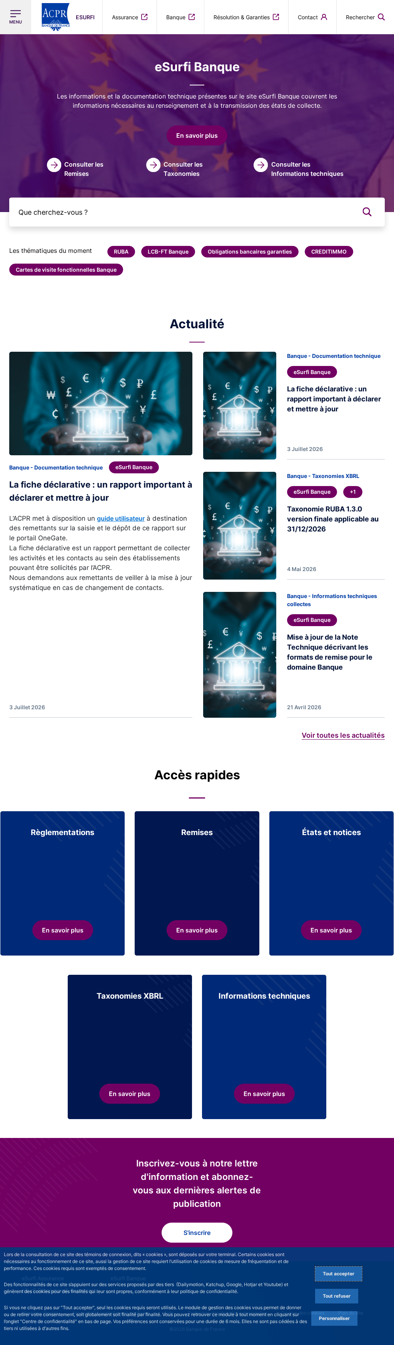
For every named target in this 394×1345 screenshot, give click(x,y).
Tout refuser (337, 1296)
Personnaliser (334, 1318)
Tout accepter (338, 1273)
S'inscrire (197, 1232)
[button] (365, 17)
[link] (76, 168)
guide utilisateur (121, 518)
